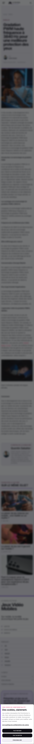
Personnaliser (17, 740)
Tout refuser (17, 730)
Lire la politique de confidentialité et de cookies (15, 725)
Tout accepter (17, 735)
